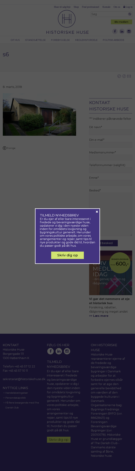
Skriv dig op (67, 255)
